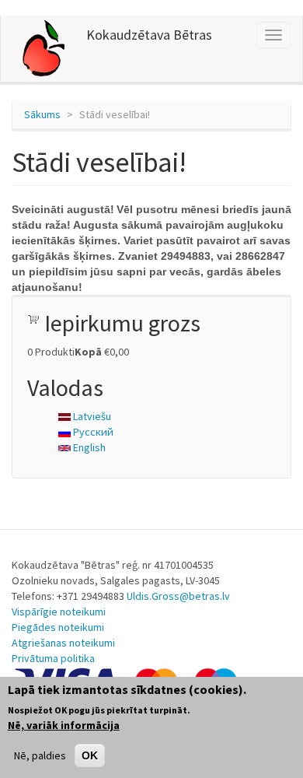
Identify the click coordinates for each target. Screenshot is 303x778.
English (88, 447)
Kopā (88, 352)
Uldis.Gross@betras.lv (178, 596)
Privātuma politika (53, 658)
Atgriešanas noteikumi (63, 643)
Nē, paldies (40, 755)
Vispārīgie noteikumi (59, 612)
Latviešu (91, 416)
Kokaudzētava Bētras (149, 35)
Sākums (42, 114)
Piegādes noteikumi (58, 627)
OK (90, 755)
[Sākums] (43, 48)
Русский (92, 432)
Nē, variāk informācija (64, 725)
